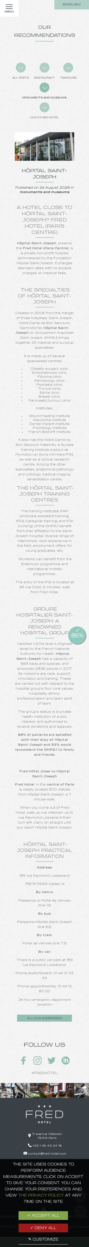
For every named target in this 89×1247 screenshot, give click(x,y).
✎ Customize (43, 1240)
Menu (9, 12)
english (72, 4)
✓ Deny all (43, 1228)
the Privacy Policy (41, 1196)
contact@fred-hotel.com (47, 1153)
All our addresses (44, 1018)
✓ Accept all (43, 1216)
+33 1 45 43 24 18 (47, 1145)
